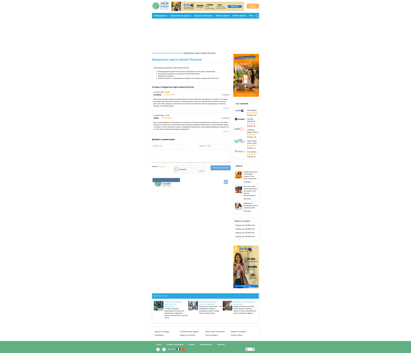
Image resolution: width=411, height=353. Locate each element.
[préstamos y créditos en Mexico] (178, 349)
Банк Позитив (175, 53)
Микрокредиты (160, 15)
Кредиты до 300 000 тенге (245, 233)
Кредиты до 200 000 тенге (245, 229)
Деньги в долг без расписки (215, 331)
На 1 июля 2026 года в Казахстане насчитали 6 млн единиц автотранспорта (250, 190)
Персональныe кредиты (181, 15)
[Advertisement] (205, 35)
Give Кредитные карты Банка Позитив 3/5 (164, 166)
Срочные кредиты (212, 335)
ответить (226, 108)
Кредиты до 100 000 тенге (245, 225)
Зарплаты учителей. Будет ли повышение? (244, 303)
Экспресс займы (236, 335)
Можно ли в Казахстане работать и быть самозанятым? (173, 304)
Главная (155, 53)
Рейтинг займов (222, 15)
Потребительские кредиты (189, 331)
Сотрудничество (206, 344)
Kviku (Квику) (252, 110)
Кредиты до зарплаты (187, 335)
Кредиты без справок (238, 331)
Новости (239, 166)
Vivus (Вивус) (252, 152)
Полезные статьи (160, 296)
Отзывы (191, 344)
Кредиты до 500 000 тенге (245, 236)
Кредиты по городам (162, 331)
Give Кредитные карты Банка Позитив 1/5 (159, 166)
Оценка (155, 166)
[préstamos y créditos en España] (183, 349)
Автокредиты (159, 335)
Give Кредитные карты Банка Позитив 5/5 (169, 166)
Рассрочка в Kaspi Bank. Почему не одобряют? (208, 303)
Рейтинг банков (239, 15)
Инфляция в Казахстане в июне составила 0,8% (250, 205)
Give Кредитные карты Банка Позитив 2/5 (161, 166)
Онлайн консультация (175, 344)
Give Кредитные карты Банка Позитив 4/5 (166, 166)
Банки (164, 53)
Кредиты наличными (203, 15)
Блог (251, 15)
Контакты (221, 344)
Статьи (158, 344)
